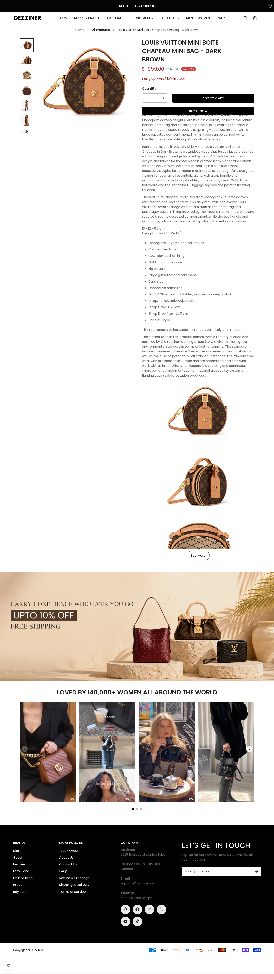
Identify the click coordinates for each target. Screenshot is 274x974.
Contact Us (68, 864)
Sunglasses (143, 18)
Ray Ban (19, 891)
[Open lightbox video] (48, 752)
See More (198, 555)
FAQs (63, 871)
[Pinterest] (125, 909)
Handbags (116, 18)
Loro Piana (21, 871)
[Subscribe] (256, 871)
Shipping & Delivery (74, 884)
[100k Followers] (149, 909)
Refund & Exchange (74, 878)
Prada (17, 884)
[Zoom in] (123, 46)
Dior (16, 850)
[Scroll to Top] (266, 952)
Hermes (19, 864)
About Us (66, 857)
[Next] (249, 749)
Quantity (149, 88)
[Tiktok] (137, 921)
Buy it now (198, 111)
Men (189, 18)
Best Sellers (171, 18)
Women (204, 18)
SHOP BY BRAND (86, 18)
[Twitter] (161, 909)
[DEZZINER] (27, 18)
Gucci (17, 857)
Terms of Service (72, 891)
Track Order (69, 850)
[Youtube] (125, 921)
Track (220, 18)
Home (64, 18)
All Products (101, 29)
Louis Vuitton (23, 878)
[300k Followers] (137, 909)
